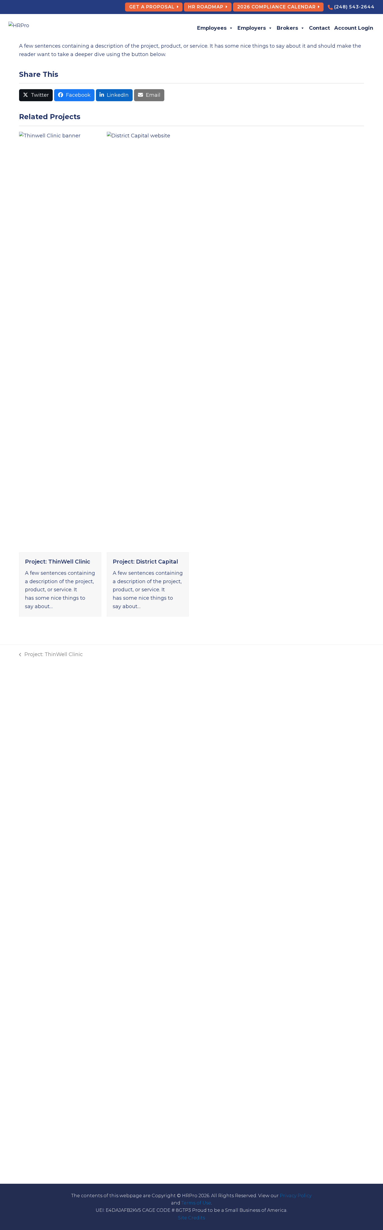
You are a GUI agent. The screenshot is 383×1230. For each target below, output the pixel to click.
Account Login (353, 28)
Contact (319, 28)
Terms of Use (196, 1203)
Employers (251, 28)
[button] (36, 95)
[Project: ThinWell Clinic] (60, 341)
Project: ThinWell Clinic (57, 561)
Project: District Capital (145, 561)
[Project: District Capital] (148, 341)
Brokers (287, 28)
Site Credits (191, 1217)
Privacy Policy (296, 1195)
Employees (212, 28)
